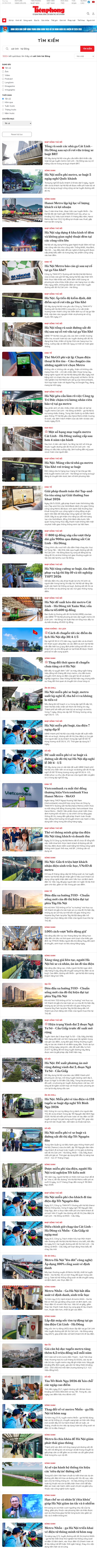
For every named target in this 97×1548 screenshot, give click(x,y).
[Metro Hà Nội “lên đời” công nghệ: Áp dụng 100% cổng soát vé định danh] (22, 1267)
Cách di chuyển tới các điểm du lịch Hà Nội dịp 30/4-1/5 (68, 635)
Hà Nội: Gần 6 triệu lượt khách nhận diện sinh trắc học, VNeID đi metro (68, 866)
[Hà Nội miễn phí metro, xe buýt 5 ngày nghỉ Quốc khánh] (22, 181)
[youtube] (93, 2)
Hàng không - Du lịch (55, 629)
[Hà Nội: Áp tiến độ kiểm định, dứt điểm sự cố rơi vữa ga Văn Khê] (22, 305)
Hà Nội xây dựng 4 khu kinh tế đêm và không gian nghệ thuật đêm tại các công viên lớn (69, 236)
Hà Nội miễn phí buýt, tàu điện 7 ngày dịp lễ (67, 727)
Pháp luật (72, 20)
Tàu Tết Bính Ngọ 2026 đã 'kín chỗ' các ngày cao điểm (69, 1383)
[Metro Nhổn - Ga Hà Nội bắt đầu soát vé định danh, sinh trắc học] (22, 1298)
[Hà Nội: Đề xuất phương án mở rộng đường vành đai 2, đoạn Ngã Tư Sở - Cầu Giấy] (22, 1070)
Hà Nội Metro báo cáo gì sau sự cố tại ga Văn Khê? (68, 268)
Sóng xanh (27, 20)
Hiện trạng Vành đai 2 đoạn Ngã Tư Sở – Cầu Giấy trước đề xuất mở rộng (69, 1028)
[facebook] (88, 2)
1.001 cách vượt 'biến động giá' (66, 931)
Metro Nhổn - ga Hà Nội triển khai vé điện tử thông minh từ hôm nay (69, 1530)
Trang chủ (4, 20)
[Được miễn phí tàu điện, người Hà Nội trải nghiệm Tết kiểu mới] (22, 1175)
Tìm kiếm (48, 40)
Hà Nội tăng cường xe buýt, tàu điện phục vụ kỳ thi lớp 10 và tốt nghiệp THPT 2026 (69, 572)
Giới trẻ (63, 20)
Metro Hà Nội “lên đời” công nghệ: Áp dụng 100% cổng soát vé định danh (69, 1264)
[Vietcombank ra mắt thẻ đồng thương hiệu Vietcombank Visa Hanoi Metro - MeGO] (22, 795)
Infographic (10, 89)
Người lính (91, 20)
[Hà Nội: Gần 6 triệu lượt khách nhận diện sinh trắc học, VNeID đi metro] (22, 869)
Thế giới (54, 20)
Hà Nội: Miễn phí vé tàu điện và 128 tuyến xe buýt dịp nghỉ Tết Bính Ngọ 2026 (69, 1103)
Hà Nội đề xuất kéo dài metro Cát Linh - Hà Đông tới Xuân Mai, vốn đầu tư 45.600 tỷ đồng (68, 606)
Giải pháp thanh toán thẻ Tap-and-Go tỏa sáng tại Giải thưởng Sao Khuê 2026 (69, 495)
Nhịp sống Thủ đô (53, 142)
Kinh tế (18, 20)
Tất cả (8, 68)
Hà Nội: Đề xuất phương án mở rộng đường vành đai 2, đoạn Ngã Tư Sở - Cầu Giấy (68, 1067)
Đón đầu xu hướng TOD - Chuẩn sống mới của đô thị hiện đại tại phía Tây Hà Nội (67, 899)
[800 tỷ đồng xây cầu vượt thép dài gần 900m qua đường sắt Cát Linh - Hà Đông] (22, 542)
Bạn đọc (49, 428)
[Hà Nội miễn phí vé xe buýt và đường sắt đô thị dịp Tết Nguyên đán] (22, 1139)
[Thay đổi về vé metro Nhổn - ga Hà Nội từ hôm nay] (22, 1416)
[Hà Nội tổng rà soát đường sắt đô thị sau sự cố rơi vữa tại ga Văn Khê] (22, 334)
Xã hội (11, 20)
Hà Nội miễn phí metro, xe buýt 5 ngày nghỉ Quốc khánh (68, 176)
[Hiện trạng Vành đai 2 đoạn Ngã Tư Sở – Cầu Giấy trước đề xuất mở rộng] (22, 1031)
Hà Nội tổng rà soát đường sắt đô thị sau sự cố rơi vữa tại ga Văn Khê (69, 329)
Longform (9, 82)
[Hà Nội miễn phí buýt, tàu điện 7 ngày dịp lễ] (22, 732)
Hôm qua (9, 102)
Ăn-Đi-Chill (50, 688)
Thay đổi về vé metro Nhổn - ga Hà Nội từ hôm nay (69, 1411)
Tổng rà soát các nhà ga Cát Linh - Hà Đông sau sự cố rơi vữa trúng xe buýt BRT (69, 150)
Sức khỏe (45, 20)
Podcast (9, 78)
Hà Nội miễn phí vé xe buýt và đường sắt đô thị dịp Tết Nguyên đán (67, 1136)
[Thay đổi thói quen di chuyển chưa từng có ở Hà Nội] (22, 669)
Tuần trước (10, 106)
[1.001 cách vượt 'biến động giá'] (22, 938)
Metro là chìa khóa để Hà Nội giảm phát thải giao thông (69, 1441)
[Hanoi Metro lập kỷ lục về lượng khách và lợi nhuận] (22, 210)
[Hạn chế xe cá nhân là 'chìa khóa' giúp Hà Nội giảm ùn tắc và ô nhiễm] (22, 1506)
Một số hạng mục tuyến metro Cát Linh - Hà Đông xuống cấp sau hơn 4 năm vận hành (68, 436)
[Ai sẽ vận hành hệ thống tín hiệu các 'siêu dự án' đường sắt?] (22, 1474)
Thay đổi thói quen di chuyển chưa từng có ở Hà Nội (67, 664)
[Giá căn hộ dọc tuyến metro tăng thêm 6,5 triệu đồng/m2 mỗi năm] (22, 1356)
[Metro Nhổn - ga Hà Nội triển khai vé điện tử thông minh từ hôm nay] (22, 1535)
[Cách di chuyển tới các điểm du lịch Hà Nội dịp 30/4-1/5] (22, 640)
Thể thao (81, 20)
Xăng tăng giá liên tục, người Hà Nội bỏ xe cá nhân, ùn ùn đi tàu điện (69, 962)
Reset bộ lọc (17, 134)
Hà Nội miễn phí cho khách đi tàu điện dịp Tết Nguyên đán (68, 1199)
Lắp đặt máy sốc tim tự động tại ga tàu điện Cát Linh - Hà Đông (69, 1322)
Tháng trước (10, 109)
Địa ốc (36, 20)
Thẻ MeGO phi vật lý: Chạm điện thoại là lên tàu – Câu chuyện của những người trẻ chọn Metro (68, 361)
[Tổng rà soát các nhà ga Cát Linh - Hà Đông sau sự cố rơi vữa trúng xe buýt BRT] (22, 153)
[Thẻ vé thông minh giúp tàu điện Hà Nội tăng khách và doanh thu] (22, 839)
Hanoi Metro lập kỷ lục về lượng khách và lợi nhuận (67, 205)
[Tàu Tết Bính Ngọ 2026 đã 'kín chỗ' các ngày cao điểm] (22, 1388)
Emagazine (10, 86)
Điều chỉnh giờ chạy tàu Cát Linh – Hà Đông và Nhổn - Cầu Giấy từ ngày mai (69, 1230)
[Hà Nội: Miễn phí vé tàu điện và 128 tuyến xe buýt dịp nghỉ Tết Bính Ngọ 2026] (22, 1106)
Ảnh (6, 71)
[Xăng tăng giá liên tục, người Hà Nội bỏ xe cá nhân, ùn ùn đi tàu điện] (22, 966)
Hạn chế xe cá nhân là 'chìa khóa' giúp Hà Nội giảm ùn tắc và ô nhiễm (69, 1501)
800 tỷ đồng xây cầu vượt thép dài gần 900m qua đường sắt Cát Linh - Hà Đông (68, 539)
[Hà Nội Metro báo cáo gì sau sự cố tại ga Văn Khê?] (22, 273)
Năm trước (10, 113)
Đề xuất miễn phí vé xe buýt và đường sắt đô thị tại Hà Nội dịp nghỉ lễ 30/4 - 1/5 (70, 759)
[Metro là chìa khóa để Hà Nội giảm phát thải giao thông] (22, 1446)
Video (7, 75)
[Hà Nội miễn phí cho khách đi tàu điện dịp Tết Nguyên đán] (22, 1204)
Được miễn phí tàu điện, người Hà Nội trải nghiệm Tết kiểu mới (68, 1170)
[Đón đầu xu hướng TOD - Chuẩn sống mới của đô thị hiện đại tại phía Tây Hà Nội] (22, 902)
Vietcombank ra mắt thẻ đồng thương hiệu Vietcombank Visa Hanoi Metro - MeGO (66, 792)
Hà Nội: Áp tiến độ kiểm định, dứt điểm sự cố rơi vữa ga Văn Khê (68, 300)
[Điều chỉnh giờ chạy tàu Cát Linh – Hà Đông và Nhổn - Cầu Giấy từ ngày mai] (22, 1233)
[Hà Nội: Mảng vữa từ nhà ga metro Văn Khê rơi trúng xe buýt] (22, 469)
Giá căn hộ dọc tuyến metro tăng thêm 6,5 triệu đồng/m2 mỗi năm (68, 1351)
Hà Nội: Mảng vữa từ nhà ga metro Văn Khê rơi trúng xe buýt (69, 465)
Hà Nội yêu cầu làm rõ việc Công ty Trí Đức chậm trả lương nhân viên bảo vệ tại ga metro (69, 400)
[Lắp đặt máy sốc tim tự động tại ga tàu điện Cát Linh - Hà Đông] (22, 1327)
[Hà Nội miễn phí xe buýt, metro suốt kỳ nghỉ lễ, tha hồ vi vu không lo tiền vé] (22, 699)
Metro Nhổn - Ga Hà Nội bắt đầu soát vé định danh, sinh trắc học (67, 1293)
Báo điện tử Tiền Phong (48, 10)
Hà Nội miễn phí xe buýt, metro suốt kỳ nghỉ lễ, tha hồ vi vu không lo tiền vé (68, 696)
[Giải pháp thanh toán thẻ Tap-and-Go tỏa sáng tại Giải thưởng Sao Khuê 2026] (22, 498)
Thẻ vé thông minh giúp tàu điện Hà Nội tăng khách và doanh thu (67, 834)
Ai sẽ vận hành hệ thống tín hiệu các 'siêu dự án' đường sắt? (67, 1469)
